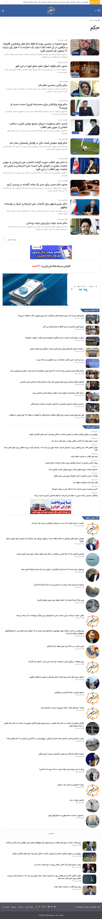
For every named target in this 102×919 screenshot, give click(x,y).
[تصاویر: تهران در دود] (92, 806)
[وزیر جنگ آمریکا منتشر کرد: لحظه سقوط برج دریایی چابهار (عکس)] (92, 606)
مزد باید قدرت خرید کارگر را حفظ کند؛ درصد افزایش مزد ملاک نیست (60, 359)
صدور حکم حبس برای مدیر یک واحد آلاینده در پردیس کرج (37, 184)
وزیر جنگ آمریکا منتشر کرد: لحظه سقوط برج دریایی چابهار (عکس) (60, 600)
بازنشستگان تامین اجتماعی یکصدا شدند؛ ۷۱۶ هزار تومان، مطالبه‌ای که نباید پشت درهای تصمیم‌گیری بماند (47, 371)
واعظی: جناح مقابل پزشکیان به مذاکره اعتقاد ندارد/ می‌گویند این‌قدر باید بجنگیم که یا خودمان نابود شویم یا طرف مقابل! (45, 540)
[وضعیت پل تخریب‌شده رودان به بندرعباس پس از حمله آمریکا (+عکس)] (92, 590)
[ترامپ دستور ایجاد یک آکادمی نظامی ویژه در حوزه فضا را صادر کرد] (89, 868)
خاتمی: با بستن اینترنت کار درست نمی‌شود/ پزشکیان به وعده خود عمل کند (57, 523)
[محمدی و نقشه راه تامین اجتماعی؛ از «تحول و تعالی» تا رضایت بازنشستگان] (92, 407)
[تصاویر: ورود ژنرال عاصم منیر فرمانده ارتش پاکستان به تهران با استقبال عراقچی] (92, 683)
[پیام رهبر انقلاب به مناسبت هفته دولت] (89, 890)
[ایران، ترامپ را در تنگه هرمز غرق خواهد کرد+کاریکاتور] (92, 652)
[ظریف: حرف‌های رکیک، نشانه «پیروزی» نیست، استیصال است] (92, 713)
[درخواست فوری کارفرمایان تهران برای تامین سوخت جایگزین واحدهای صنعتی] (92, 352)
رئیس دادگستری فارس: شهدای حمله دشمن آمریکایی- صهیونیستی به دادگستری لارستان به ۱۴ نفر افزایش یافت (45, 738)
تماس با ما (5, 907)
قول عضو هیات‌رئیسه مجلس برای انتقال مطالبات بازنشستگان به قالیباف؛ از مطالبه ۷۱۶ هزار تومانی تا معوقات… (46, 415)
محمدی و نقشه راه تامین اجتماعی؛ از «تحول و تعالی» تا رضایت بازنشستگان (57, 404)
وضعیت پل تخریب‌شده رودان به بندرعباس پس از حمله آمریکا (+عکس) (59, 584)
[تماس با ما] (36, 906)
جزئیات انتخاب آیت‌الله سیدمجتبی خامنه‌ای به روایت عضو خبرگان (61, 754)
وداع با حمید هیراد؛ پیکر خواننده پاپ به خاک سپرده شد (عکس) (62, 769)
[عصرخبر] (51, 10)
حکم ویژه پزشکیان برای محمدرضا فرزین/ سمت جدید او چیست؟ (39, 106)
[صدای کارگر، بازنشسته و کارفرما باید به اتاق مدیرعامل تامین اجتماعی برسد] (92, 396)
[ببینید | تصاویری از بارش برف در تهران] (92, 790)
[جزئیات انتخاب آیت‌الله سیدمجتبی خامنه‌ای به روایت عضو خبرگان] (92, 759)
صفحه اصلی (29, 907)
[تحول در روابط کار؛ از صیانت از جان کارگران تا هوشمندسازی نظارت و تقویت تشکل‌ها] (92, 341)
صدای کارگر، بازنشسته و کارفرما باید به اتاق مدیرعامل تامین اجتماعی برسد (58, 393)
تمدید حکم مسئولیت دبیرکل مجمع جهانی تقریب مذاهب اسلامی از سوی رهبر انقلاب (38, 125)
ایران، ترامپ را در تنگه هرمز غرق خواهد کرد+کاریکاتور (65, 646)
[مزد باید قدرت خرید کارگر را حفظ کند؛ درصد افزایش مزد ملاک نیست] (92, 363)
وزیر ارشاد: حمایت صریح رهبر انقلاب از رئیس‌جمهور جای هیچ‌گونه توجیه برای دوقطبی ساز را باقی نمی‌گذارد (43, 842)
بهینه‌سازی (49, 915)
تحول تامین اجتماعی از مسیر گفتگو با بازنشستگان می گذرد (63, 326)
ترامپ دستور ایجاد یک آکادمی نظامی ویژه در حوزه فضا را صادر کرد (57, 864)
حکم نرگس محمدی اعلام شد (52, 85)
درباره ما (20, 907)
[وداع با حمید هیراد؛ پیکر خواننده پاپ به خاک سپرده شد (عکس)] (92, 775)
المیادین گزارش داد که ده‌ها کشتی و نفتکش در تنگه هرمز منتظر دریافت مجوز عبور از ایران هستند (50, 554)
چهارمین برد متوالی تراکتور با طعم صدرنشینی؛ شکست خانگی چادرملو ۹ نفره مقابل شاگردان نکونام (47, 853)
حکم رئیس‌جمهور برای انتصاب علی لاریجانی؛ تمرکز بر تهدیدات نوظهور (35, 205)
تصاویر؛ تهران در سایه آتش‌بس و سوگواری (69, 692)
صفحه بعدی (12, 240)
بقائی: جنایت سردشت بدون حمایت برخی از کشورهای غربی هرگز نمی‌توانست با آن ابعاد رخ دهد (50, 615)
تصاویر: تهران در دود (77, 800)
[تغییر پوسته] (3, 11)
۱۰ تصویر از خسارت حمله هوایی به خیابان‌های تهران (66, 815)
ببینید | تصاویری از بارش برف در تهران (70, 784)
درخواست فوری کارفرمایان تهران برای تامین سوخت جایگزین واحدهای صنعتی (57, 348)
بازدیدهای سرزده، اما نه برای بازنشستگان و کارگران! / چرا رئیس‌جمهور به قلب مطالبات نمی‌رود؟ (51, 315)
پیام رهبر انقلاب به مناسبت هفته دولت (67, 886)
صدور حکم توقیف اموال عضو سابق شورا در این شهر (41, 66)
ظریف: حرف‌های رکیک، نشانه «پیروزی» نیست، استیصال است (62, 707)
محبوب (51, 833)
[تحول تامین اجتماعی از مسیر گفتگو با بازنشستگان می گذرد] (92, 330)
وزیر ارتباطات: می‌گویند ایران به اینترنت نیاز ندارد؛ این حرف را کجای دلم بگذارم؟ (56, 661)
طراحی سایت (59, 915)
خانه (96, 20)
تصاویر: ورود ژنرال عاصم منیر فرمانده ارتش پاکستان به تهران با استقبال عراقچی (56, 677)
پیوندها (13, 907)
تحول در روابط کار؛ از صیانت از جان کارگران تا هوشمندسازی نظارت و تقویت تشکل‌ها (55, 337)
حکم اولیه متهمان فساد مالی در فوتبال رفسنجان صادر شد (38, 143)
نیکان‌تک (42, 915)
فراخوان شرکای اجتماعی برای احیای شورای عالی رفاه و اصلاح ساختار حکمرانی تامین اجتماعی (52, 382)
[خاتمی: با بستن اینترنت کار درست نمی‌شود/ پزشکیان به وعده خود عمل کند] (92, 529)
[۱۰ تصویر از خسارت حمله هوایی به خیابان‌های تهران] (92, 821)
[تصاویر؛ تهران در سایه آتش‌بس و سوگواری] (92, 698)
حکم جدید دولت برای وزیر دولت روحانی (46, 223)
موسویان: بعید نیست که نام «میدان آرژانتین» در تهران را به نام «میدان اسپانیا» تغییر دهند (52, 569)
